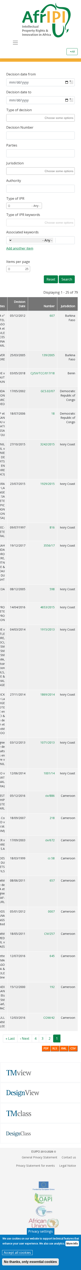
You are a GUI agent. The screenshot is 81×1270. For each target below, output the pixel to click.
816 (52, 527)
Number (49, 306)
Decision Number (19, 127)
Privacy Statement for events (35, 1166)
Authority (13, 180)
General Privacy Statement (39, 1157)
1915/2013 (47, 629)
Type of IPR (15, 198)
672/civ (50, 840)
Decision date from (21, 74)
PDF (46, 1048)
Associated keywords (22, 232)
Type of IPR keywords (23, 214)
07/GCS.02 (48, 391)
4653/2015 (47, 607)
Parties (11, 145)
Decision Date (19, 304)
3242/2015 (47, 444)
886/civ (50, 796)
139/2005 (48, 355)
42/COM (49, 1018)
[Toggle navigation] (15, 42)
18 (53, 413)
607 (52, 316)
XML (63, 1048)
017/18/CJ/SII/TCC (43, 373)
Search (66, 279)
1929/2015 (47, 484)
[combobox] (39, 117)
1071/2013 (47, 742)
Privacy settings (40, 1231)
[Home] (42, 20)
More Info (72, 1243)
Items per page (18, 261)
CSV (73, 1048)
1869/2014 (47, 694)
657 (52, 880)
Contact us (69, 1157)
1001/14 (49, 773)
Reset (51, 279)
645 (52, 956)
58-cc (51, 858)
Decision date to (18, 92)
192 (52, 987)
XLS (54, 1048)
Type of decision (19, 110)
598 (52, 589)
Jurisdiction (15, 163)
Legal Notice (67, 1166)
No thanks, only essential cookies (30, 1262)
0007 (51, 911)
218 (52, 818)
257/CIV (49, 934)
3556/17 (49, 545)
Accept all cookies (17, 1252)
